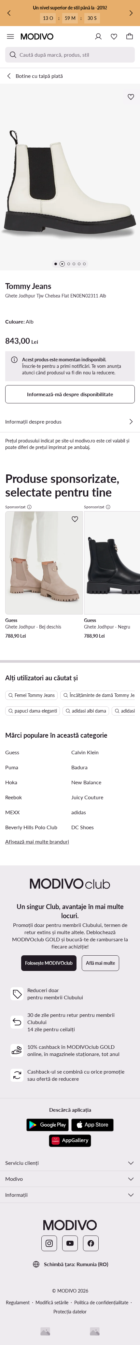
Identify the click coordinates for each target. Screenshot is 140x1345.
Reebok (13, 797)
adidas (78, 812)
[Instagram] (49, 1243)
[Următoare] (131, 13)
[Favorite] (114, 36)
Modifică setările (51, 1302)
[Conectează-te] (98, 36)
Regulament (18, 1302)
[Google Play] (47, 1125)
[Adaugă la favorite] (131, 97)
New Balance (86, 782)
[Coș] (129, 36)
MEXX (12, 812)
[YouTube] (70, 1243)
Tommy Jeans (28, 286)
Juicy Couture (87, 797)
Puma (11, 767)
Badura (79, 767)
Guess (12, 752)
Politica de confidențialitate (101, 1302)
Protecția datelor (70, 1311)
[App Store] (92, 1125)
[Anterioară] (9, 13)
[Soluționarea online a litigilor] (94, 1331)
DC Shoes (82, 827)
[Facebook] (91, 1243)
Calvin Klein (85, 752)
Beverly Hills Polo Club (31, 827)
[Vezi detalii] (131, 421)
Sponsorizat (15, 506)
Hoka (11, 782)
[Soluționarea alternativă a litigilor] (45, 1331)
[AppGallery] (70, 1140)
